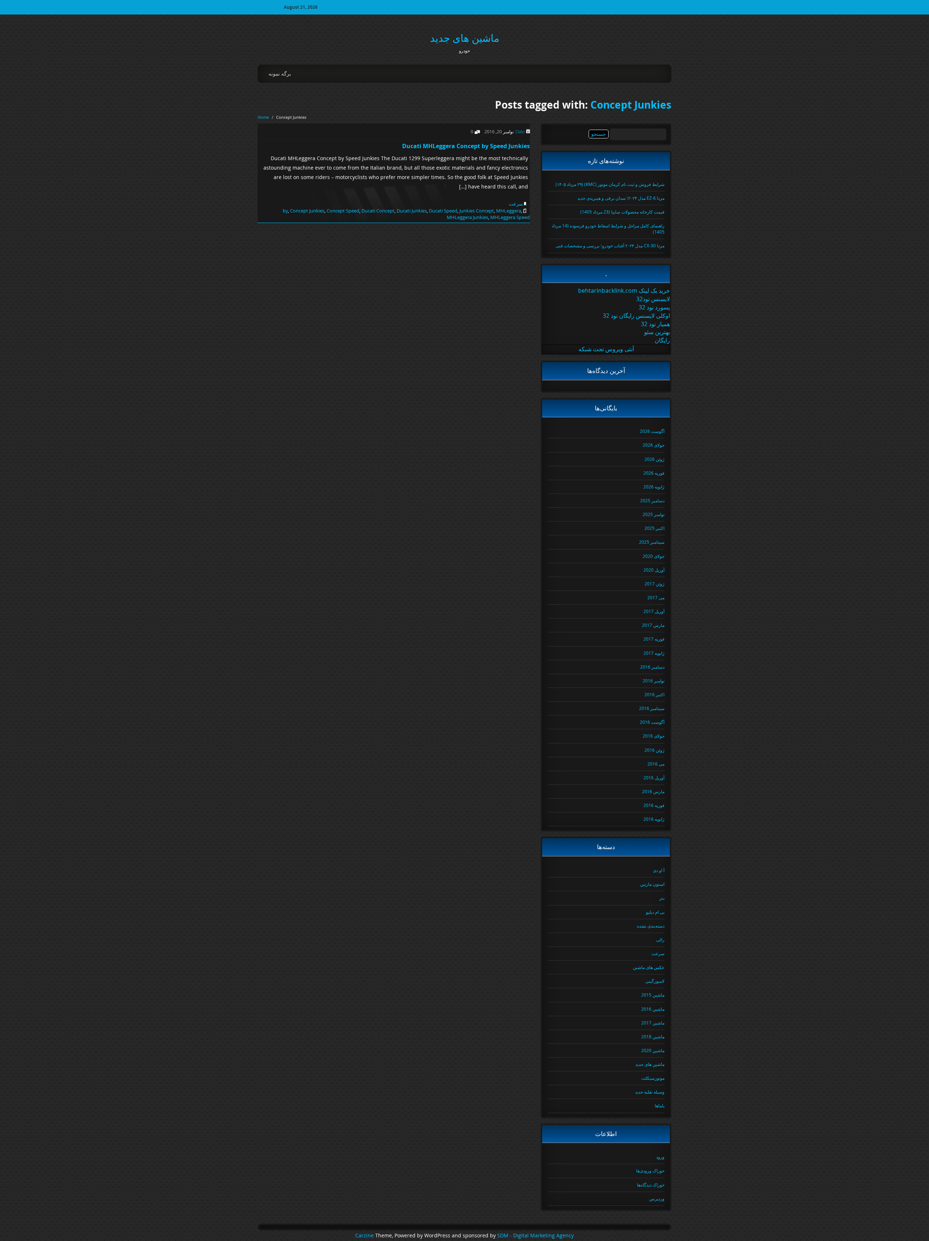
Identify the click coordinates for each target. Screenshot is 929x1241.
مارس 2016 (653, 791)
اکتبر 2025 (654, 528)
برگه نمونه (280, 73)
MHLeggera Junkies (467, 217)
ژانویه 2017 (653, 653)
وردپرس (656, 1198)
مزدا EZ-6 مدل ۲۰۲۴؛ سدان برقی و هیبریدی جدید (620, 198)
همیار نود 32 (655, 324)
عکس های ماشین (648, 967)
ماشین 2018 (652, 1036)
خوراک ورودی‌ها (650, 1170)
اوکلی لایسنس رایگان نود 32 (636, 316)
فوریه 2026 (653, 473)
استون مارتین (652, 884)
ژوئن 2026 (654, 459)
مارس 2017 (653, 625)
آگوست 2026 (652, 431)
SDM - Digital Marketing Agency (535, 1235)
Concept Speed (343, 210)
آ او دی (658, 870)
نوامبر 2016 (653, 681)
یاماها (659, 1105)
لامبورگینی (654, 981)
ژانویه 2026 (653, 487)
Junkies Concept (476, 210)
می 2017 (655, 597)
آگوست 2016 (652, 722)
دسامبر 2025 (652, 500)
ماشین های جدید (464, 38)
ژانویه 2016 (653, 819)
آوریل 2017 (653, 611)
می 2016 (655, 764)
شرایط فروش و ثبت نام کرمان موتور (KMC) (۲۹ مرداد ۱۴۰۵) (610, 184)
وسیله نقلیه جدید (649, 1092)
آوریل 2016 (653, 777)
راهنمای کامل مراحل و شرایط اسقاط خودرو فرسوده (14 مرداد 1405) (608, 229)
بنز (661, 898)
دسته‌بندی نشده (650, 926)
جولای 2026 (653, 445)
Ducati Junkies (412, 210)
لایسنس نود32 (653, 299)
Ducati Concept (377, 210)
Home (263, 117)
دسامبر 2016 (652, 667)
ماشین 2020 (652, 1050)
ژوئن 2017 (654, 584)
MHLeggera (508, 210)
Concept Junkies (630, 105)
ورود (660, 1157)
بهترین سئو (657, 332)
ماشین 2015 (652, 995)
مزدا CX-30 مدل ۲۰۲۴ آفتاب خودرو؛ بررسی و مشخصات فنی (610, 245)
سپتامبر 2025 (651, 542)
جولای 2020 (653, 556)
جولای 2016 (653, 736)
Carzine (365, 1235)
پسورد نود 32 (654, 307)
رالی (660, 939)
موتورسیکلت (652, 1078)
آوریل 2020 (653, 570)
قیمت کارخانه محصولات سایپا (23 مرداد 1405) (622, 212)
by (285, 210)
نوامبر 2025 (653, 514)
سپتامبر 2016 (651, 708)
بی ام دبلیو (655, 912)
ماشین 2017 (652, 1023)
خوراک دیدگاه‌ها (650, 1185)
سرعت (516, 203)
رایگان (662, 340)
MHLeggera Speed (510, 217)
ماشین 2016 (652, 1009)
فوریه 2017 (653, 639)
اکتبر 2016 (654, 694)
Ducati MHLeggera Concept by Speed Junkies (466, 146)
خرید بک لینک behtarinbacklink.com (624, 291)
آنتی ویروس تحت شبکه (606, 349)
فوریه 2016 (653, 805)
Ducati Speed (443, 210)
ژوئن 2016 (654, 750)
